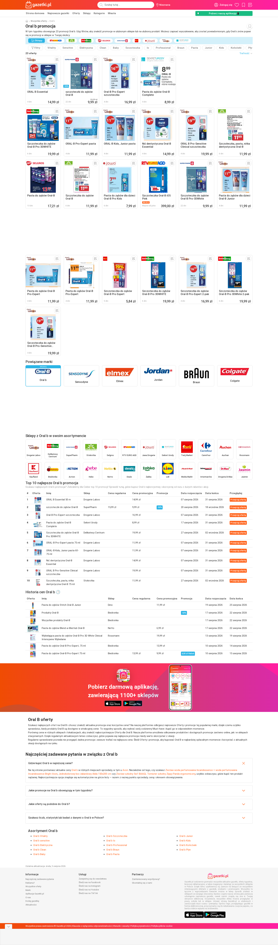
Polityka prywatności (140, 926)
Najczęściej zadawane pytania (39, 879)
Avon (125, 770)
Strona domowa (35, 13)
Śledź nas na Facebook (90, 882)
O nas (28, 897)
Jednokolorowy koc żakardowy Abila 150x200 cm (85, 773)
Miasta (112, 13)
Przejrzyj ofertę (238, 499)
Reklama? (30, 883)
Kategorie (99, 13)
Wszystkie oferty (39, 21)
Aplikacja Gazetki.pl (34, 893)
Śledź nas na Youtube (89, 889)
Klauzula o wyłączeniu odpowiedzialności (92, 926)
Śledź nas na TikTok (88, 893)
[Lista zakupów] (250, 4)
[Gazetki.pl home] (39, 5)
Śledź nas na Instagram (89, 886)
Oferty (76, 13)
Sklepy (86, 13)
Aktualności (31, 905)
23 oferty (31, 53)
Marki (28, 890)
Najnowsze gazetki (58, 13)
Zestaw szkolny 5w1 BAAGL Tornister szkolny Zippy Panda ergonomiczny (155, 773)
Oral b (75, 770)
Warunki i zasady (121, 926)
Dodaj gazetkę (32, 901)
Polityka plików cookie (161, 926)
